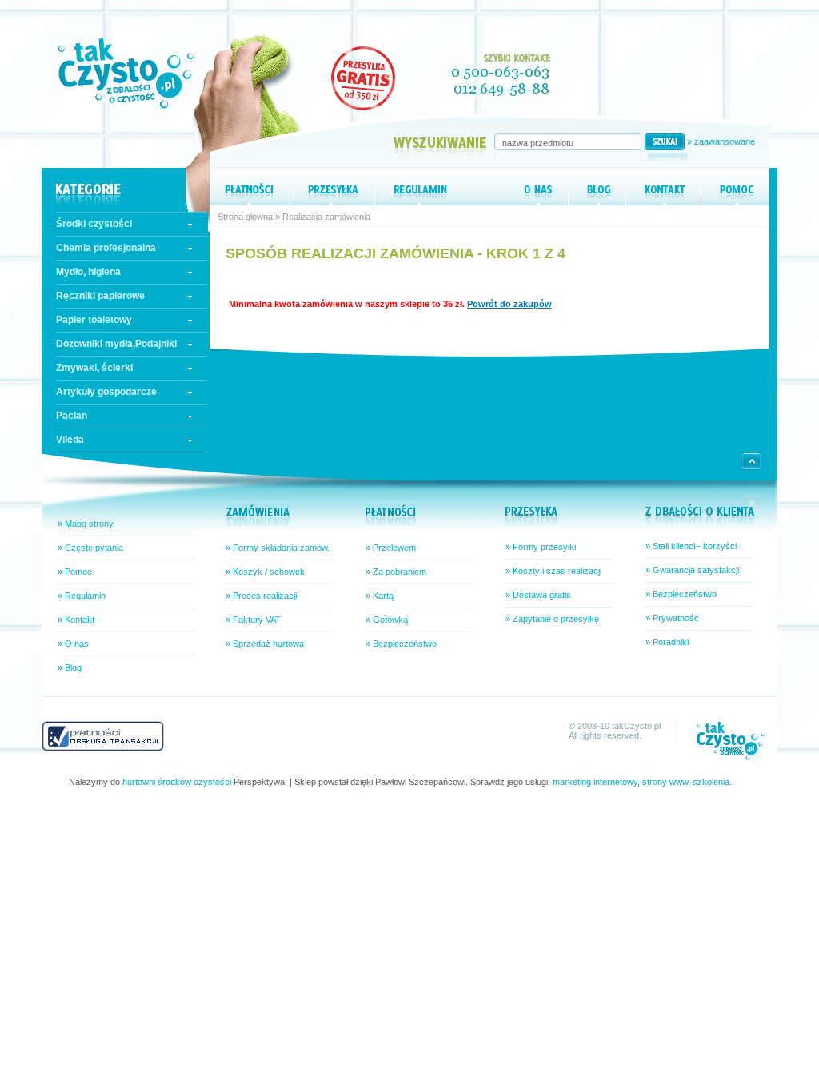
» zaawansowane (721, 141)
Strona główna (245, 216)
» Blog (70, 667)
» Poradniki (667, 642)
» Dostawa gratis (538, 595)
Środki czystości (94, 223)
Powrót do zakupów (509, 304)
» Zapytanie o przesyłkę (552, 619)
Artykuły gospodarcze (106, 391)
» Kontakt (76, 619)
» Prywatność (672, 618)
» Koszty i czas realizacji (553, 571)
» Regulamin (82, 595)
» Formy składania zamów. (278, 547)
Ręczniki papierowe (100, 295)
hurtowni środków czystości (176, 782)
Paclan (71, 415)
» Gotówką (387, 619)
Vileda (70, 439)
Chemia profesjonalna (106, 247)
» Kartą (380, 595)
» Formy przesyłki (540, 547)
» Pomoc (75, 571)
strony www (665, 782)
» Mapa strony (86, 523)
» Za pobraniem (396, 571)
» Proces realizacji (261, 595)
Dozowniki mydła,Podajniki (116, 343)
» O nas (73, 643)
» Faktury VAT (253, 619)
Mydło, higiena (88, 271)
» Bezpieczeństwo (401, 643)
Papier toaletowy (94, 319)
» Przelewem (391, 547)
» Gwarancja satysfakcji (692, 570)
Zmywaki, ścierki (94, 367)
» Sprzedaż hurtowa (265, 643)
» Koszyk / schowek (265, 571)
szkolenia (711, 782)
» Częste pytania (90, 547)
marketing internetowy (595, 782)
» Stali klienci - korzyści (691, 546)
